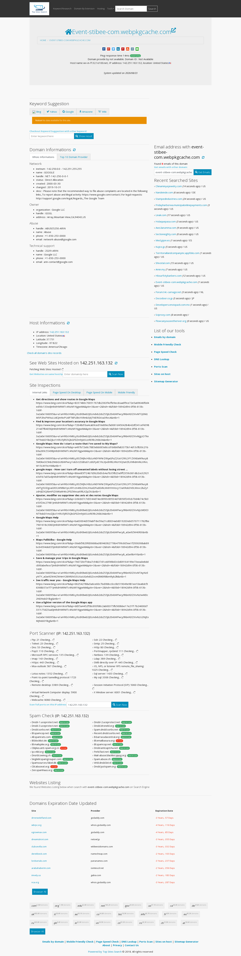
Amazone (87, 111)
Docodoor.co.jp (164, 298)
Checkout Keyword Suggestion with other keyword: (58, 131)
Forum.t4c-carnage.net (168, 292)
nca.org (35, 882)
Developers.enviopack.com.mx (173, 304)
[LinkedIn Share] (118, 48)
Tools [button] (109, 8)
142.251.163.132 (59, 332)
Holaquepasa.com (166, 221)
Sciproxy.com (163, 314)
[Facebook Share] (104, 48)
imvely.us (36, 875)
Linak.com (161, 215)
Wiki (103, 111)
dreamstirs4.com (39, 839)
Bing (38, 111)
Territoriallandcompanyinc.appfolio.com (177, 253)
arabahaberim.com (40, 868)
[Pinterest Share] (123, 48)
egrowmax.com (39, 832)
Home (43, 40)
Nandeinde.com (164, 192)
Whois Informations (43, 157)
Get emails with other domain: (171, 167)
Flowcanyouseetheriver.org (171, 321)
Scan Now (117, 374)
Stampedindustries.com (169, 198)
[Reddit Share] (132, 48)
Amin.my (160, 269)
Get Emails (204, 172)
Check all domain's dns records (44, 353)
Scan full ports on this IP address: (48, 704)
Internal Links (39, 392)
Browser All (40, 891)
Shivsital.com (163, 263)
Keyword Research (62, 8)
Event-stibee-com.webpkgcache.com (70, 40)
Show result (85, 136)
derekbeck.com (39, 853)
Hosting (101, 8)
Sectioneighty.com (166, 234)
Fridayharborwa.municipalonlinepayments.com (181, 205)
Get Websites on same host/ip (46, 374)
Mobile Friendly (126, 392)
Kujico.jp (160, 246)
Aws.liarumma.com (166, 227)
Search (152, 8)
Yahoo (53, 111)
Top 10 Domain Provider (74, 157)
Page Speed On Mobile (99, 392)
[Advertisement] (89, 289)
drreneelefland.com (41, 817)
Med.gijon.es (163, 240)
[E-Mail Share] (137, 48)
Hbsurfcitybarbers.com (169, 275)
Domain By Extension (84, 8)
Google (69, 111)
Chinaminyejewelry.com (169, 186)
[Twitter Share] (113, 48)
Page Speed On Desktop (67, 392)
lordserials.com (39, 860)
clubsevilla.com (39, 846)
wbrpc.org (36, 825)
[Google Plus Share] (109, 48)
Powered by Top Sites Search (105, 951)
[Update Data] (73, 149)
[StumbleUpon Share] (128, 48)
